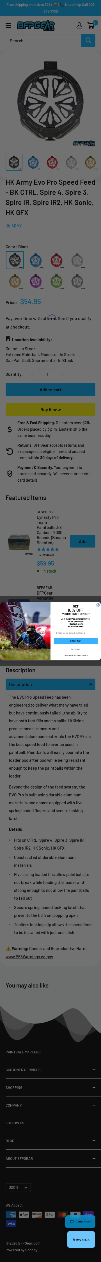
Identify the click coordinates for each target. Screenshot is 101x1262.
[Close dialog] (98, 604)
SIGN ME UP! (75, 641)
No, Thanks (75, 649)
